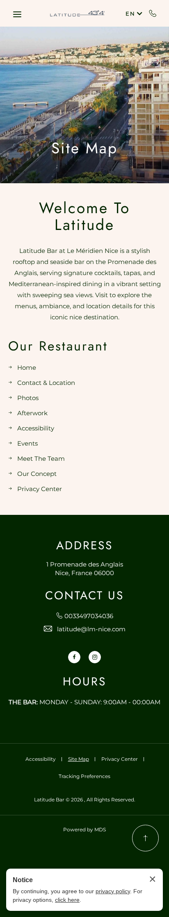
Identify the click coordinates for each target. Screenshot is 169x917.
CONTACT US (84, 595)
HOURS (84, 682)
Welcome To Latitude (84, 216)
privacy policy (113, 891)
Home (26, 367)
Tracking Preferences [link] (84, 776)
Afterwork (32, 413)
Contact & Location (46, 383)
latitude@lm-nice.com (91, 629)
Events (27, 443)
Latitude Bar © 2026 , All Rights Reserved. (84, 799)
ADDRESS (84, 545)
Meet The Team (41, 458)
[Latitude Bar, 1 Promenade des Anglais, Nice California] (77, 13)
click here (67, 900)
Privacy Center (39, 489)
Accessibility (35, 428)
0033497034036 (88, 616)
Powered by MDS (84, 829)
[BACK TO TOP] (145, 838)
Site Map (84, 148)
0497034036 (153, 13)
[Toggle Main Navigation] (17, 14)
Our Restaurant (58, 346)
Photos (28, 398)
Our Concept (37, 474)
